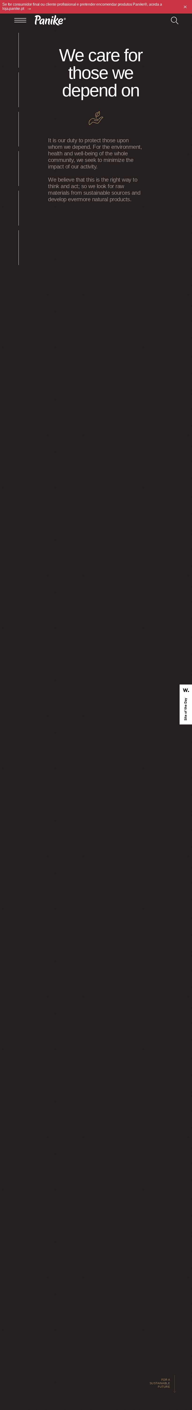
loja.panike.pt (13, 9)
